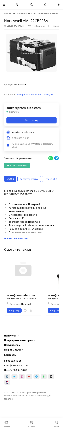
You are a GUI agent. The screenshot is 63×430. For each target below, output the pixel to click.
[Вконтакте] (7, 376)
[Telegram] (36, 376)
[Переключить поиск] (31, 4)
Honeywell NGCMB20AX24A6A (21, 298)
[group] (31, 57)
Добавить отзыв (15, 25)
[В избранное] (25, 310)
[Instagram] (22, 376)
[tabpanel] (31, 214)
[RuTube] (7, 382)
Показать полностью (16, 238)
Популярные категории (18, 340)
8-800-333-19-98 (13, 360)
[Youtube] (29, 376)
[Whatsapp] (44, 376)
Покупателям (12, 345)
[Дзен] (51, 376)
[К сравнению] (30, 310)
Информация (12, 349)
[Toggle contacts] (17, 4)
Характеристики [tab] (29, 179)
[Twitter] (14, 376)
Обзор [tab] (10, 178)
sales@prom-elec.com (16, 365)
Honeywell (10, 335)
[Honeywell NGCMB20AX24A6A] (23, 274)
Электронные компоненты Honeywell (35, 94)
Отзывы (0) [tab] (51, 179)
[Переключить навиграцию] (3, 4)
